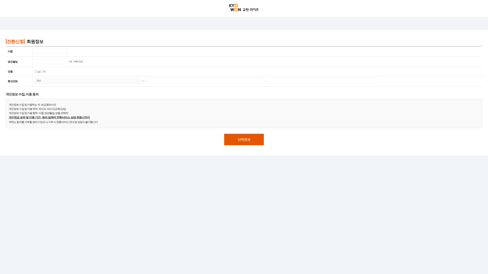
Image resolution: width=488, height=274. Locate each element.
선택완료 (244, 139)
